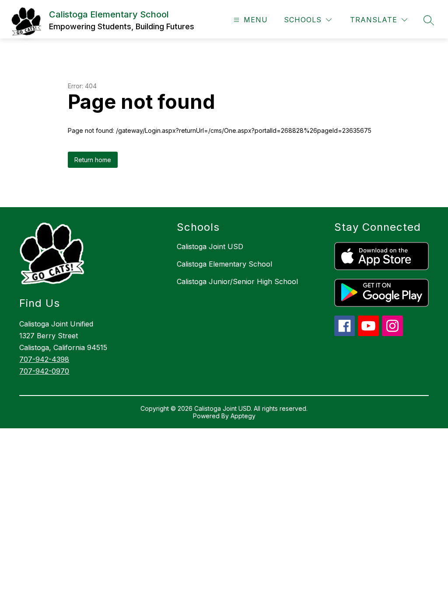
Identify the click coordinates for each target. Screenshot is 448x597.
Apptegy (243, 416)
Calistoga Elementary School (224, 264)
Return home (92, 159)
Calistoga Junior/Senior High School (237, 281)
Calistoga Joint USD (210, 246)
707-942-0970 (44, 371)
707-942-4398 (44, 359)
